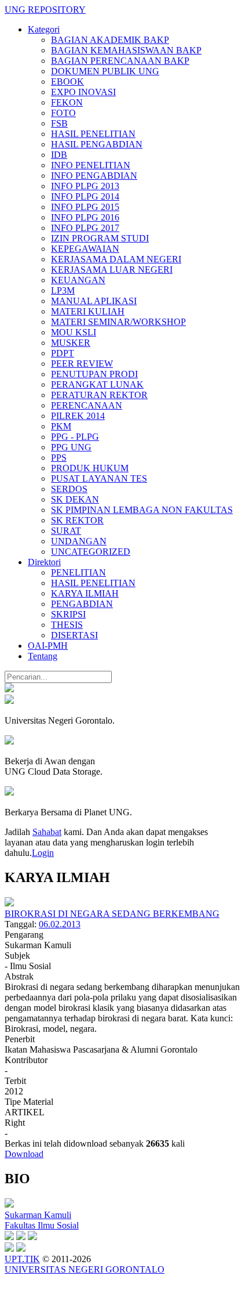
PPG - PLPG (75, 437)
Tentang (42, 656)
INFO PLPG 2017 (85, 228)
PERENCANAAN (86, 405)
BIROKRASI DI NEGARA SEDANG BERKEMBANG (112, 914)
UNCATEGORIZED (90, 552)
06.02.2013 (59, 924)
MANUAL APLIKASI (94, 301)
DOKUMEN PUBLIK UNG (105, 71)
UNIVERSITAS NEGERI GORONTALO (84, 1269)
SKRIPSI (68, 614)
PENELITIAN (78, 572)
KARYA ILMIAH (85, 593)
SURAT (66, 531)
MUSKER (70, 343)
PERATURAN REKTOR (99, 395)
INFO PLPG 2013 (85, 186)
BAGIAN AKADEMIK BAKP (110, 40)
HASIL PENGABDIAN (96, 144)
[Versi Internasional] (9, 689)
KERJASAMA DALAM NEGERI (116, 259)
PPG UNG (71, 447)
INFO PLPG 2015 (85, 207)
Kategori (44, 29)
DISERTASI (74, 635)
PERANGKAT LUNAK (97, 384)
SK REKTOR (77, 520)
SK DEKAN (75, 499)
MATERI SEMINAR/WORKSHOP (118, 322)
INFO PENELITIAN (90, 165)
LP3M (63, 290)
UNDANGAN (79, 541)
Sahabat (46, 832)
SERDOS (69, 489)
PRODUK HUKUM (90, 468)
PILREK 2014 (78, 416)
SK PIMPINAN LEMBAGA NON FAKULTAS (142, 510)
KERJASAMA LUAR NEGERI (112, 269)
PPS (59, 457)
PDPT (62, 353)
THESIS (67, 625)
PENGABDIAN (82, 604)
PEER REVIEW (82, 363)
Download (24, 1154)
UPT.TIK (22, 1259)
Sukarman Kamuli (38, 1215)
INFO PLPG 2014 (85, 196)
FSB (59, 123)
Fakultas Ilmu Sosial (42, 1225)
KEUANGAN (78, 280)
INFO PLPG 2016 (85, 217)
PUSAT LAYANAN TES (99, 478)
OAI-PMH (48, 646)
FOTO (63, 113)
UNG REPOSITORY (45, 10)
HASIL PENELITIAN (93, 134)
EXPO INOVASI (83, 92)
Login (43, 853)
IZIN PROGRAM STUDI (100, 238)
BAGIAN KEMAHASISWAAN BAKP (126, 50)
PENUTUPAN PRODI (94, 374)
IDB (59, 155)
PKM (61, 426)
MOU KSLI (73, 332)
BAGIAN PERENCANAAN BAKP (120, 61)
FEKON (67, 102)
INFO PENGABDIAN (94, 175)
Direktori (44, 562)
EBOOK (67, 81)
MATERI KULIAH (87, 311)
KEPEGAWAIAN (85, 249)
